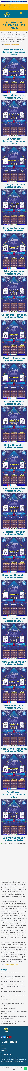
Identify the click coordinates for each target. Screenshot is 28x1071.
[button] (21, 13)
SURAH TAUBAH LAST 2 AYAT (11, 964)
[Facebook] (2, 1037)
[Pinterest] (10, 1037)
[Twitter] (4, 1037)
